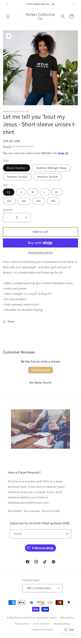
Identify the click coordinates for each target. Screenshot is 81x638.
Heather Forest (17, 177)
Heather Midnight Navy (51, 168)
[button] (8, 16)
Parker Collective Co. (25, 617)
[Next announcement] (73, 4)
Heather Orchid (47, 177)
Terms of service (41, 623)
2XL (9, 201)
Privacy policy (22, 623)
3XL (24, 201)
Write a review (40, 370)
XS (8, 192)
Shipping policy (61, 623)
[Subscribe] (66, 533)
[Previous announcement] (7, 4)
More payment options (41, 252)
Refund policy (67, 617)
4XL (38, 201)
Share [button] (11, 321)
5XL (53, 201)
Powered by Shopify (47, 617)
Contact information (42, 629)
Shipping (7, 146)
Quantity (8, 209)
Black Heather (16, 168)
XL (56, 192)
